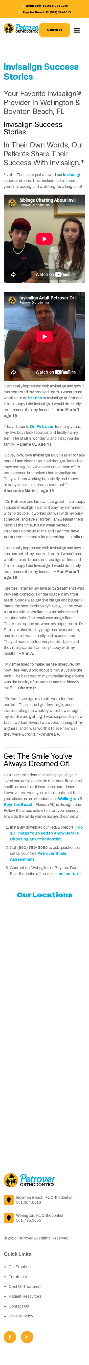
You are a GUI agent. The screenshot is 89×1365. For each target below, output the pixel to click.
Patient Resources (25, 1296)
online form (70, 874)
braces (35, 398)
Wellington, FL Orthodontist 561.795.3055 (40, 1217)
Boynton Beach (19, 804)
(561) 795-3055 (57, 5)
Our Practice (20, 1267)
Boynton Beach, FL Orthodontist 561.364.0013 (44, 1199)
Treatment (18, 1276)
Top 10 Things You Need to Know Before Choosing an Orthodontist (46, 833)
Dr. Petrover (42, 426)
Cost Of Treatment (25, 1286)
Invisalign (72, 175)
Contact (54, 30)
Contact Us (19, 1306)
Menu (77, 30)
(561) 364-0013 (60, 12)
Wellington (68, 799)
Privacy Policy (21, 1316)
